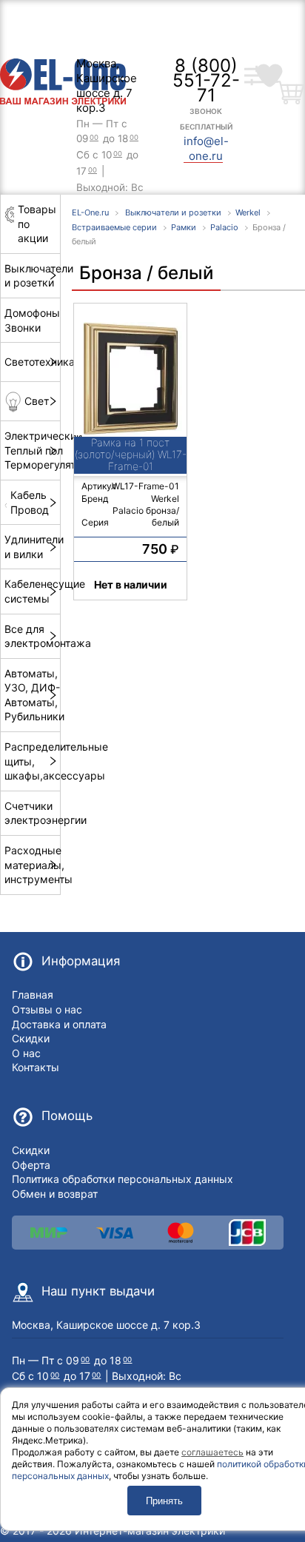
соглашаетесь (212, 1452)
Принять (164, 1500)
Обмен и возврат (55, 1193)
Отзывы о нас (47, 1009)
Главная (32, 994)
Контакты (35, 1067)
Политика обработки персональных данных (122, 1179)
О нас (26, 1053)
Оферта (31, 1165)
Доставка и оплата (59, 1024)
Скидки (31, 1038)
